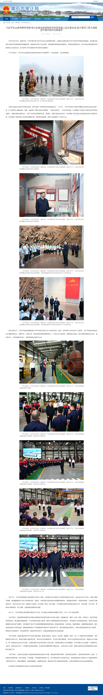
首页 (6, 19)
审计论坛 (37, 19)
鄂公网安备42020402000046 (22, 692)
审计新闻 (15, 19)
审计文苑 (47, 19)
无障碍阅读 (95, 1)
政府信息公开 (26, 19)
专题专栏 (17, 22)
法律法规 (27, 687)
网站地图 (47, 687)
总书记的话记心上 (26, 22)
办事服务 (57, 19)
